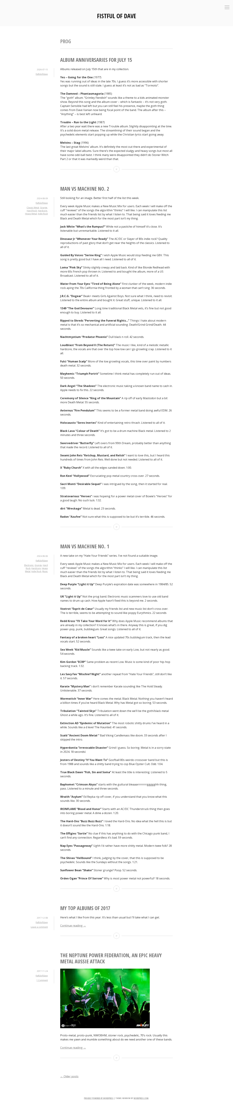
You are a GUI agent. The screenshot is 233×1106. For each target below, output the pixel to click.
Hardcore (42, 210)
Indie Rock (43, 213)
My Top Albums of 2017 (85, 908)
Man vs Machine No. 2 (84, 188)
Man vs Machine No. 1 (84, 546)
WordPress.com (141, 1098)
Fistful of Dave (116, 16)
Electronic (29, 565)
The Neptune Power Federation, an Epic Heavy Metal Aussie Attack (111, 958)
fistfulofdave (42, 74)
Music (45, 571)
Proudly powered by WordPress (98, 1098)
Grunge (43, 207)
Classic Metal (33, 207)
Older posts (69, 1076)
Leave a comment (39, 927)
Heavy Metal (31, 213)
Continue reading (73, 925)
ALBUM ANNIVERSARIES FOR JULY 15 (96, 59)
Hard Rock (32, 210)
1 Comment (42, 980)
